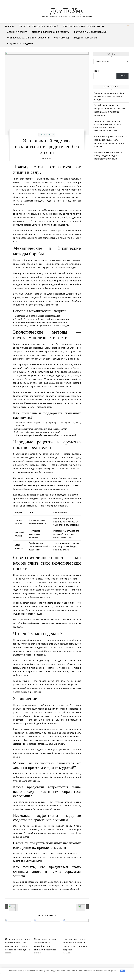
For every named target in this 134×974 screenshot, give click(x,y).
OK (122, 971)
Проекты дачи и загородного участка (83, 26)
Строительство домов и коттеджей (38, 26)
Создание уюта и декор (20, 44)
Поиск (96, 71)
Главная (9, 26)
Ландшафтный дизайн (85, 38)
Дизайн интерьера (17, 32)
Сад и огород (61, 38)
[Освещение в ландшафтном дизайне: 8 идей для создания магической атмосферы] (11, 906)
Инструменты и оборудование (90, 32)
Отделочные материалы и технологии (28, 38)
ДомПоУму (67, 11)
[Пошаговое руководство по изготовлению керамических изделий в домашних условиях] (83, 906)
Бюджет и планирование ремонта (50, 32)
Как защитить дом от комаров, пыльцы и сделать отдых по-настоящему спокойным (108, 155)
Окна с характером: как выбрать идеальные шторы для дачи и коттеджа (109, 96)
